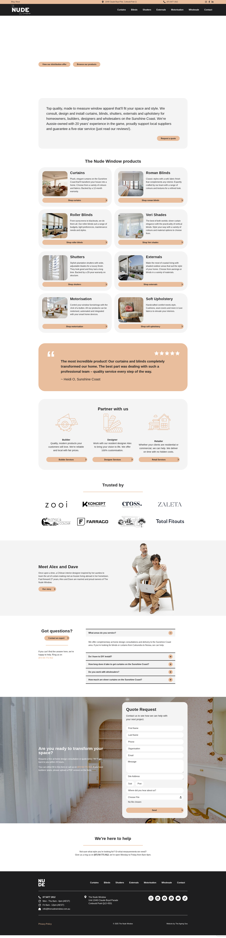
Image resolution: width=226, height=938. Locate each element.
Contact (208, 10)
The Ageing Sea (182, 924)
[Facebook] (164, 898)
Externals (161, 10)
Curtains (121, 10)
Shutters (147, 10)
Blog (13, 2)
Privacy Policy (45, 924)
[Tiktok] (185, 898)
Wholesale (194, 10)
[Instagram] (151, 898)
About (17, 2)
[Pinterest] (171, 898)
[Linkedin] (157, 898)
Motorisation (177, 10)
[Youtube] (178, 898)
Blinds (134, 10)
